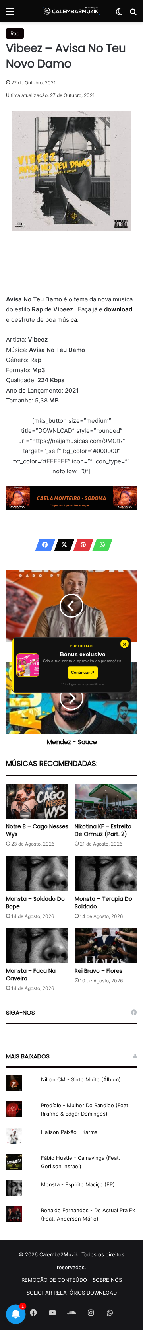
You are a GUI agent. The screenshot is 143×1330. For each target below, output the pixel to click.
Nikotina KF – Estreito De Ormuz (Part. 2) (103, 830)
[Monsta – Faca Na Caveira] (37, 946)
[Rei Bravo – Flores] (106, 946)
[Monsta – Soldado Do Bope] (37, 873)
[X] (62, 545)
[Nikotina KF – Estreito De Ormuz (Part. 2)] (106, 801)
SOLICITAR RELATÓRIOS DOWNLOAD (72, 1292)
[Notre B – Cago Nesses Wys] (37, 801)
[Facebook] (43, 545)
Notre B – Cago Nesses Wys (37, 830)
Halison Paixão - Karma (69, 1132)
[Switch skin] (119, 14)
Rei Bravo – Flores (98, 971)
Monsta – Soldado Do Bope (35, 902)
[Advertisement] (71, 262)
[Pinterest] (81, 545)
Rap (14, 33)
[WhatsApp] (100, 545)
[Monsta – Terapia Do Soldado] (106, 873)
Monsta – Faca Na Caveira (31, 974)
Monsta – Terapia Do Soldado (103, 902)
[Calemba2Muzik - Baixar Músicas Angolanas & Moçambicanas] (71, 11)
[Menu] (10, 14)
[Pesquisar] (133, 14)
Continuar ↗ (82, 672)
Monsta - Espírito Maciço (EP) (78, 1184)
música (67, 319)
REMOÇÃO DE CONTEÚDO (54, 1280)
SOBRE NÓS (107, 1280)
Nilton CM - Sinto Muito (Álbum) (81, 1079)
